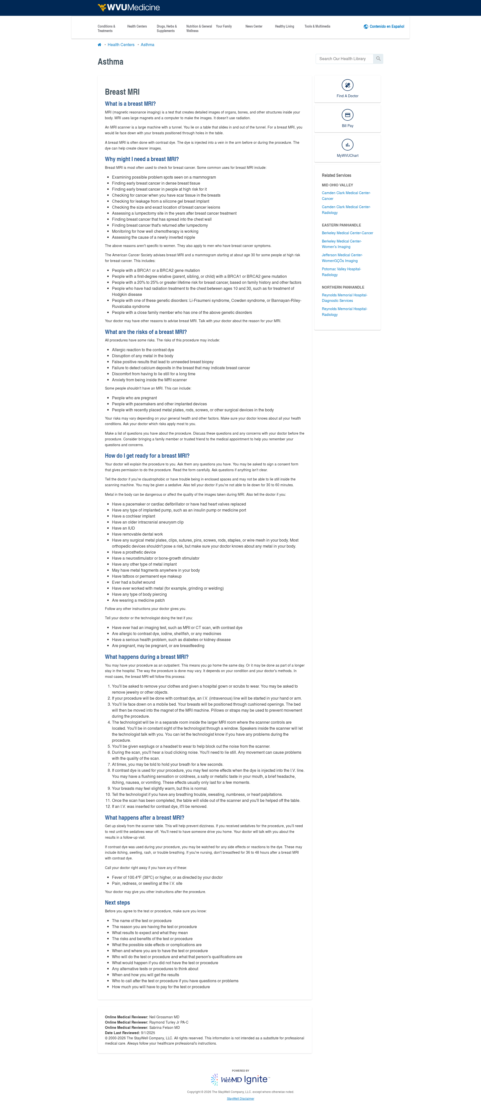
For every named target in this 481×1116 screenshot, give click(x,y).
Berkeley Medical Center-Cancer (347, 232)
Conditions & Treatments (106, 28)
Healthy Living (284, 26)
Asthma (147, 44)
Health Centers (137, 26)
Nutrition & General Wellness (199, 28)
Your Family (224, 26)
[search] (344, 59)
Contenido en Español (387, 26)
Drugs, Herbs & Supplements (167, 28)
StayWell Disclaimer (240, 1098)
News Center (254, 26)
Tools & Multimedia (317, 26)
